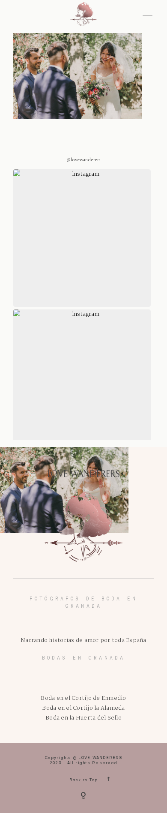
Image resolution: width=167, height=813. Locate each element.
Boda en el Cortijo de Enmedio (83, 698)
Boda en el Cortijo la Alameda (83, 708)
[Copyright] (83, 796)
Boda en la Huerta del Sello (83, 718)
